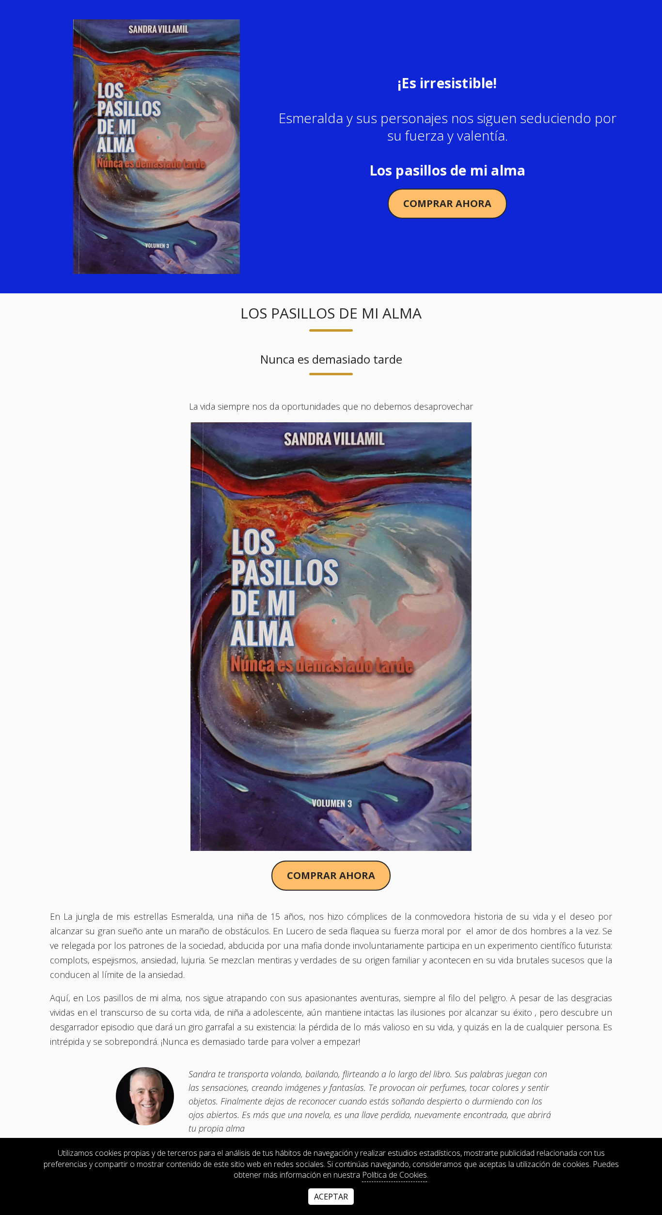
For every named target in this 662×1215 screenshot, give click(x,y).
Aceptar (331, 1196)
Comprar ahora (447, 203)
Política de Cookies (394, 1174)
